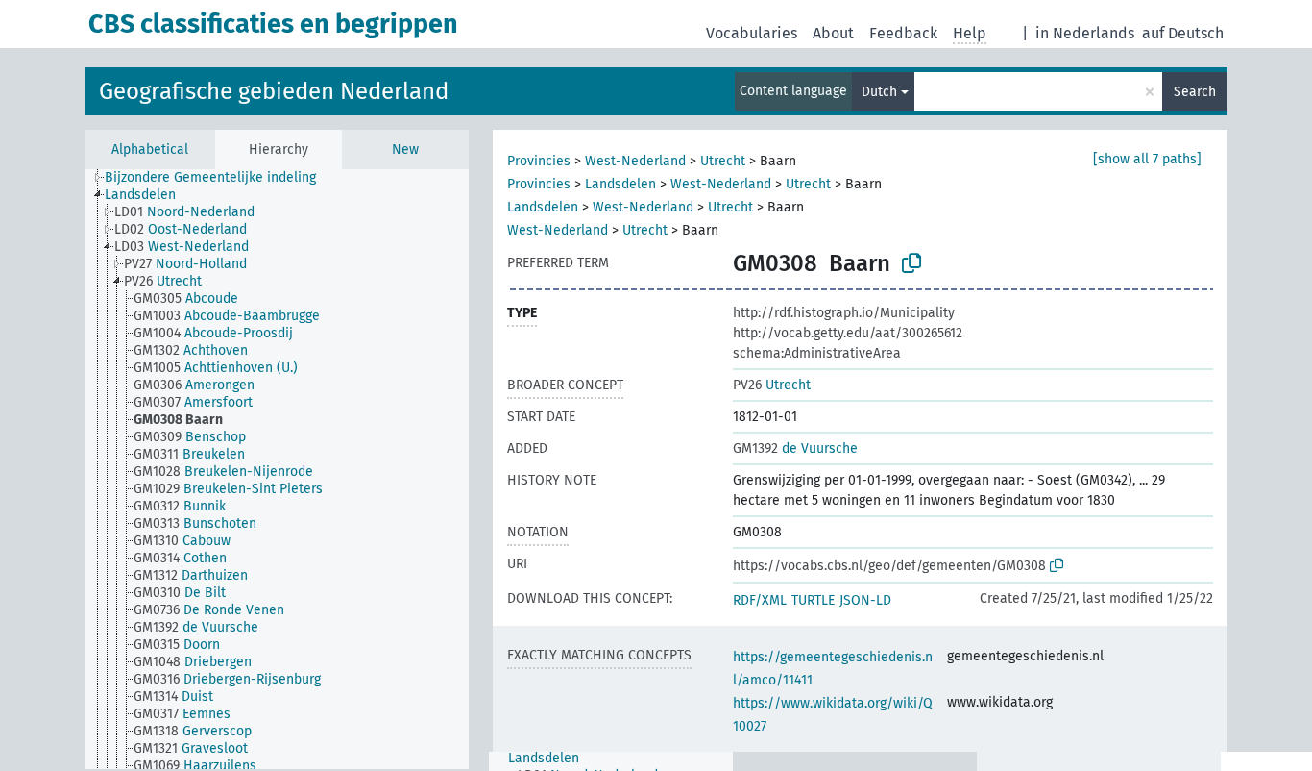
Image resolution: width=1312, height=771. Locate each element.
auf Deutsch (1183, 33)
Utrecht (722, 161)
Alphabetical (149, 149)
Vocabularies (751, 33)
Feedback (903, 33)
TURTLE (813, 600)
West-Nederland (635, 161)
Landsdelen (620, 184)
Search (1195, 92)
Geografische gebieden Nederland (274, 91)
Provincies (539, 161)
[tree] (277, 469)
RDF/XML (760, 600)
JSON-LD (865, 600)
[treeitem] (218, 178)
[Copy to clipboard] (911, 263)
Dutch (879, 92)
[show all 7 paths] (1147, 159)
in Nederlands (1084, 33)
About (833, 33)
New (405, 149)
